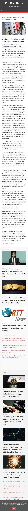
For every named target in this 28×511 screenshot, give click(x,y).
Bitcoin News (5, 249)
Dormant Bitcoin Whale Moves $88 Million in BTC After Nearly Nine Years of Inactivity (13, 300)
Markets (8, 17)
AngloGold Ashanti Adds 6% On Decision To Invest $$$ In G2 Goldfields (14, 328)
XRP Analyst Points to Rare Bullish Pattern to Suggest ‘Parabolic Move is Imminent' (13, 394)
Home (3, 17)
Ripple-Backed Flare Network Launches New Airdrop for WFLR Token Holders (14, 474)
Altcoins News (7, 372)
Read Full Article (10, 243)
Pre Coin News (14, 3)
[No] (26, 505)
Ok (14, 508)
